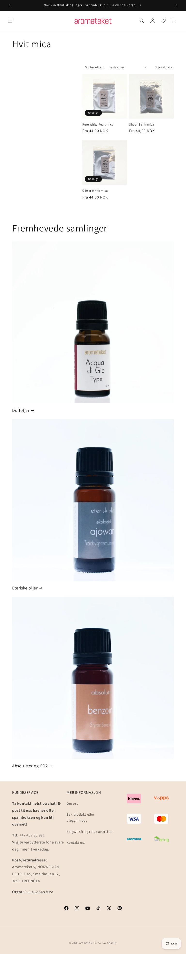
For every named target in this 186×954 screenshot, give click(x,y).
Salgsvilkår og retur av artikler (90, 831)
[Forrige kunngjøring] (9, 5)
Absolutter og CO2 (30, 766)
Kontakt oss (76, 842)
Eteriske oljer (25, 588)
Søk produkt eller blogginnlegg (80, 817)
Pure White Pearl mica (98, 125)
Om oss (72, 803)
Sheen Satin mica (141, 125)
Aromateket (86, 943)
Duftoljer (20, 410)
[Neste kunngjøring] (176, 5)
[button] (10, 21)
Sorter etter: (94, 67)
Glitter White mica (95, 191)
